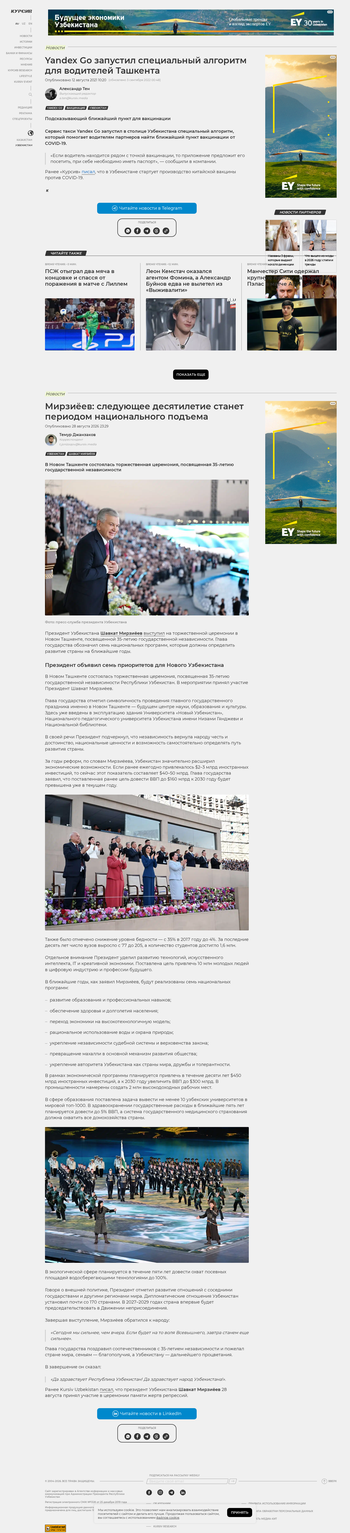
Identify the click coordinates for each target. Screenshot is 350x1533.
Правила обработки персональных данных (281, 1511)
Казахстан (24, 140)
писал (106, 1389)
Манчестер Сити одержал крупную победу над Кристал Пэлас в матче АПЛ (288, 277)
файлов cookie (167, 1517)
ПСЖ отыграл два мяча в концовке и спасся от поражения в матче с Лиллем (86, 277)
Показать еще (190, 374)
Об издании (161, 1503)
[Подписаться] (232, 1481)
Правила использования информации (277, 1503)
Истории (26, 41)
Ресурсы (26, 59)
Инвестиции (23, 47)
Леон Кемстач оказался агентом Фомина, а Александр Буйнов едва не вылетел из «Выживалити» (188, 280)
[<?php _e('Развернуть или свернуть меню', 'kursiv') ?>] (31, 133)
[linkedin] (183, 1492)
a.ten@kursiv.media (73, 98)
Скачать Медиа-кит (263, 1519)
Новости (26, 36)
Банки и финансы (19, 53)
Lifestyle (25, 76)
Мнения (26, 64)
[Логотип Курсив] (21, 11)
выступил (154, 633)
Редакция (25, 107)
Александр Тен (74, 88)
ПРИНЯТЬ (239, 1512)
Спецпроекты (22, 119)
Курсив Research (20, 70)
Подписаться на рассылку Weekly (174, 1475)
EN (30, 23)
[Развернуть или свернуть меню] (30, 95)
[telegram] (171, 1492)
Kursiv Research (164, 1526)
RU (17, 23)
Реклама (25, 113)
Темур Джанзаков (77, 434)
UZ (23, 23)
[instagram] (160, 1492)
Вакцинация (76, 108)
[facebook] (149, 1492)
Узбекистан (23, 145)
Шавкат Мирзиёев (82, 454)
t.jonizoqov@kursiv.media (77, 444)
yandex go (54, 108)
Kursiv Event (23, 81)
